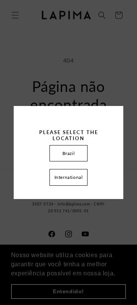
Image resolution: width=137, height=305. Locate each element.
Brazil (68, 153)
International (68, 177)
